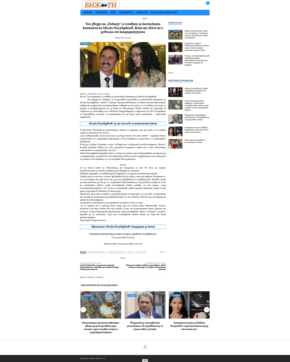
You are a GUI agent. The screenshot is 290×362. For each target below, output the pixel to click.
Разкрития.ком (98, 220)
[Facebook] (145, 347)
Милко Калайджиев (116, 252)
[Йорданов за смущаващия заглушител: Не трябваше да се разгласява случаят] (175, 119)
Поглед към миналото (164, 12)
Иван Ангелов (126, 38)
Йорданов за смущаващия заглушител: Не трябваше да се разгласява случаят (197, 117)
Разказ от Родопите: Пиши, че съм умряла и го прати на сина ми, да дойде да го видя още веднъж (196, 34)
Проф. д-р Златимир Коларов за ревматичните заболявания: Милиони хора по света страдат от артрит (197, 60)
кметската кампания (96, 252)
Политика (101, 12)
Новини (87, 12)
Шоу (113, 12)
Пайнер (130, 252)
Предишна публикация (99, 266)
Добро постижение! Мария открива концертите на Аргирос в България (196, 90)
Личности (142, 12)
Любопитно (126, 12)
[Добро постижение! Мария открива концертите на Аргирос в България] (175, 92)
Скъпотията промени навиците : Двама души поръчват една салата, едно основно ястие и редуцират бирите (197, 105)
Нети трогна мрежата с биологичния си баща (195, 141)
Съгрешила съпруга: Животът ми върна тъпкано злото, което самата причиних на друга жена (197, 47)
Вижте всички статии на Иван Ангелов (123, 244)
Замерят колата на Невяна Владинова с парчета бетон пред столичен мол (196, 129)
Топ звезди (141, 252)
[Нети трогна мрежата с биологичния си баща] (175, 144)
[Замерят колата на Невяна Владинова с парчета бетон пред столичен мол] (175, 131)
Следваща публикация (146, 266)
